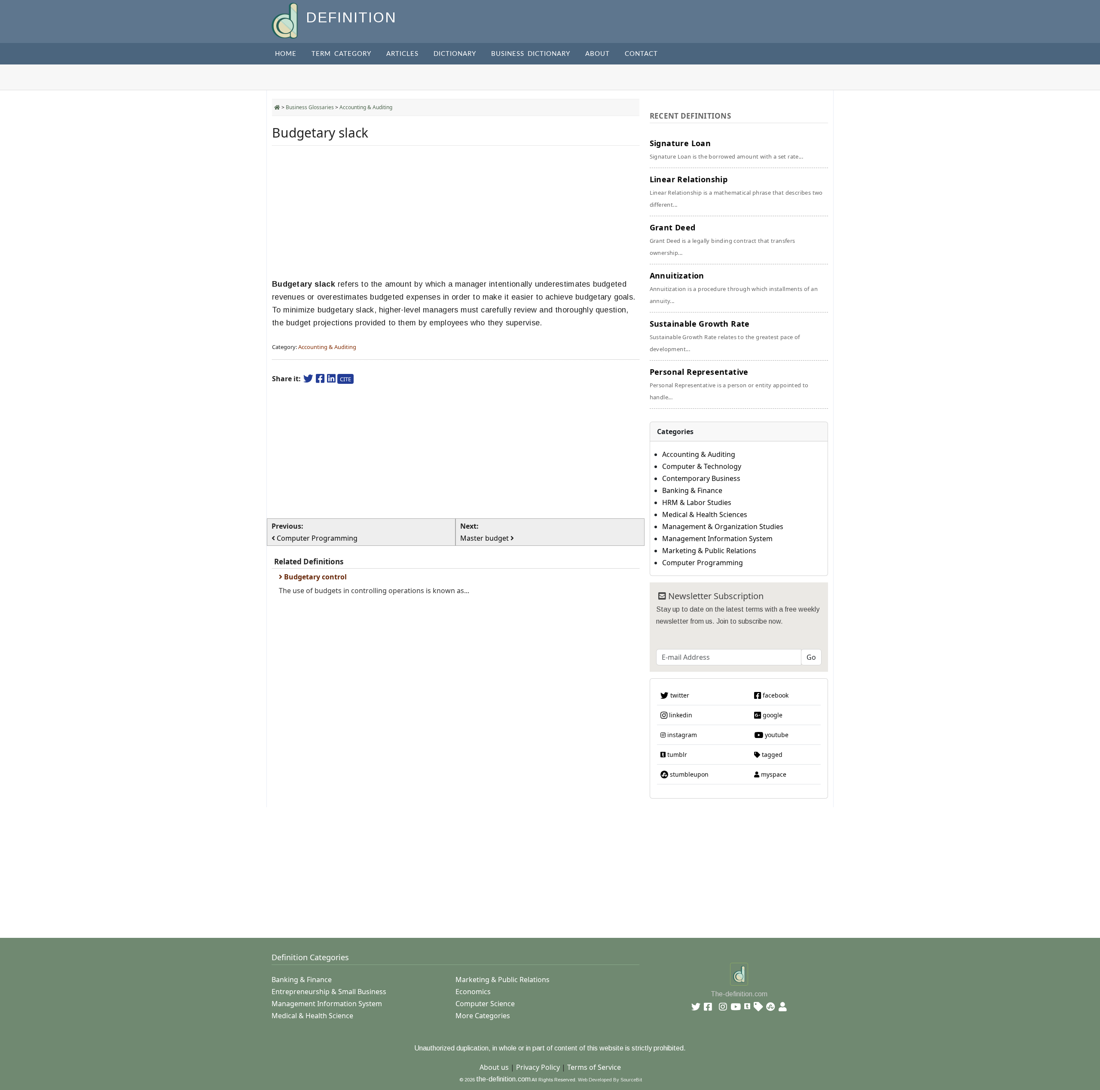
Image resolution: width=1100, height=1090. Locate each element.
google (771, 715)
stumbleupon (688, 774)
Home (285, 54)
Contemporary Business (701, 478)
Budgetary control (314, 577)
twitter (679, 695)
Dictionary (455, 54)
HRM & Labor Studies (696, 502)
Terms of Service (594, 1067)
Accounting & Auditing (365, 107)
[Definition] (285, 20)
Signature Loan (726, 149)
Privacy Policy (538, 1067)
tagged (771, 754)
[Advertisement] (455, 212)
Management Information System (717, 538)
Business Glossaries (310, 107)
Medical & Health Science (312, 1015)
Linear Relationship (736, 191)
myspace (772, 774)
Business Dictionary (530, 54)
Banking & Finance (692, 490)
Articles (402, 54)
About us (494, 1067)
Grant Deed (722, 239)
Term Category (341, 54)
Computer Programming (702, 562)
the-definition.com (503, 1079)
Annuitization (734, 287)
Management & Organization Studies (722, 526)
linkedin (679, 715)
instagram (681, 735)
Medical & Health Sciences (704, 514)
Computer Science (485, 1003)
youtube (775, 735)
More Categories (482, 1015)
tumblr (676, 754)
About (597, 54)
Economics (473, 991)
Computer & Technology (701, 466)
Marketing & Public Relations (709, 550)
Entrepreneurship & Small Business (329, 991)
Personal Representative (729, 384)
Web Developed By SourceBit (610, 1079)
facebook (774, 695)
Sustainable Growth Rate (725, 335)
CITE (345, 379)
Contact (641, 54)
